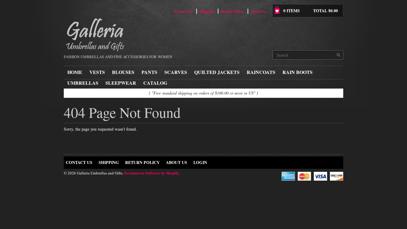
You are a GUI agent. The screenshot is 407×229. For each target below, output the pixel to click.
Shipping (206, 11)
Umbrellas (82, 82)
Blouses (123, 72)
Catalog (155, 82)
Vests (97, 72)
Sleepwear (120, 82)
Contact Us (184, 11)
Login (200, 162)
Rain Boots (297, 72)
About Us (258, 11)
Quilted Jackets (217, 72)
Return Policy (232, 11)
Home (74, 72)
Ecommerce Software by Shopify (151, 173)
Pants (149, 72)
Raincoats (261, 72)
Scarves (175, 72)
